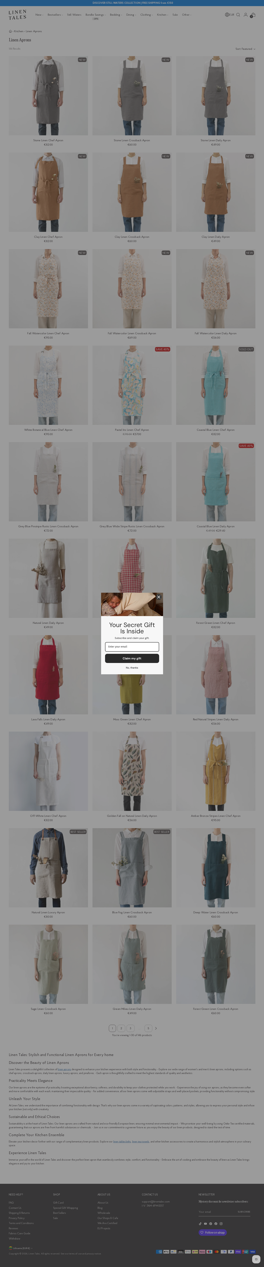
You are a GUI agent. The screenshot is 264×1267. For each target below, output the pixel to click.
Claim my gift (132, 658)
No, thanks (132, 667)
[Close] (158, 597)
